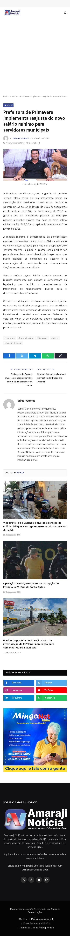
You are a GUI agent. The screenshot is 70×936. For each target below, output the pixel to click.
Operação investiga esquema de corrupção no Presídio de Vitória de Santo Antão (31, 585)
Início (5, 96)
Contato (23, 919)
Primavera (42, 338)
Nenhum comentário (15, 143)
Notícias (8, 105)
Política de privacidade (42, 919)
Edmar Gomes (21, 138)
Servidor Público (13, 343)
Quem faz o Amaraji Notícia (36, 923)
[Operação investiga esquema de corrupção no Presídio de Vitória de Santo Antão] (35, 560)
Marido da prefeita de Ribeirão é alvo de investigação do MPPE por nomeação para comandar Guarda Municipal (28, 644)
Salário (54, 338)
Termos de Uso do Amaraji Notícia (37, 927)
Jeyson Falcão (26, 338)
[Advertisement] (35, 56)
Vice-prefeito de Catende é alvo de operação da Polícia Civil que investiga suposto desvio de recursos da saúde (35, 526)
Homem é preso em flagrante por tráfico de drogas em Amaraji (51, 378)
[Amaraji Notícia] (12, 12)
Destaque (10, 338)
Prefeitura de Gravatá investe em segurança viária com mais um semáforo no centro (19, 380)
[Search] (65, 12)
